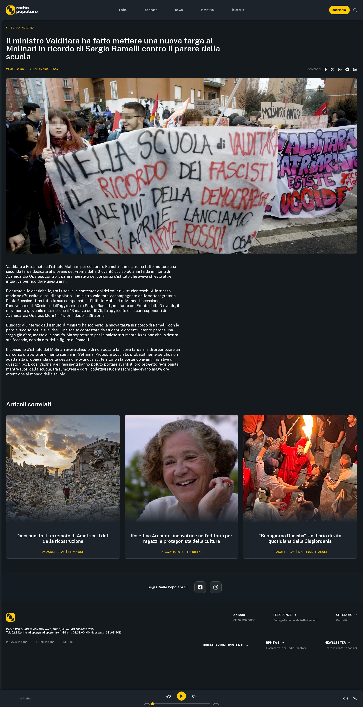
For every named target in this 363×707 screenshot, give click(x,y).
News (179, 10)
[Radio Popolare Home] (22, 10)
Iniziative (207, 10)
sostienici (339, 10)
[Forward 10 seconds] (194, 696)
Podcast (151, 10)
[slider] (152, 703)
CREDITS (67, 642)
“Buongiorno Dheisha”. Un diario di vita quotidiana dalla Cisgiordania (300, 538)
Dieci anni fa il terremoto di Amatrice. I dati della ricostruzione (63, 538)
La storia (238, 10)
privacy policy (17, 642)
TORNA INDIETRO (22, 27)
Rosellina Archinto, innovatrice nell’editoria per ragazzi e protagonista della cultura (181, 538)
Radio (123, 10)
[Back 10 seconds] (168, 696)
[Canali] (354, 698)
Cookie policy (44, 642)
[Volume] (345, 698)
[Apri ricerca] (355, 10)
